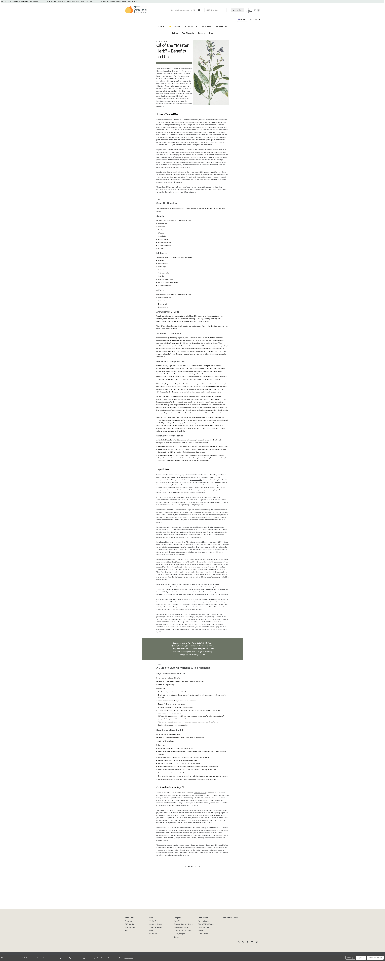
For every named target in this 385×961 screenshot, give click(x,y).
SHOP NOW (55, 1)
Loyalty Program (99, 1)
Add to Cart (237, 10)
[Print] (192, 867)
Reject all (361, 958)
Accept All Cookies (375, 958)
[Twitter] (196, 867)
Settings (350, 958)
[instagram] (243, 942)
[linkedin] (256, 942)
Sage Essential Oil (174, 71)
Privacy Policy (129, 958)
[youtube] (252, 942)
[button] (199, 10)
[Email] (189, 867)
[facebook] (248, 942)
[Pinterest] (200, 867)
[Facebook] (185, 867)
